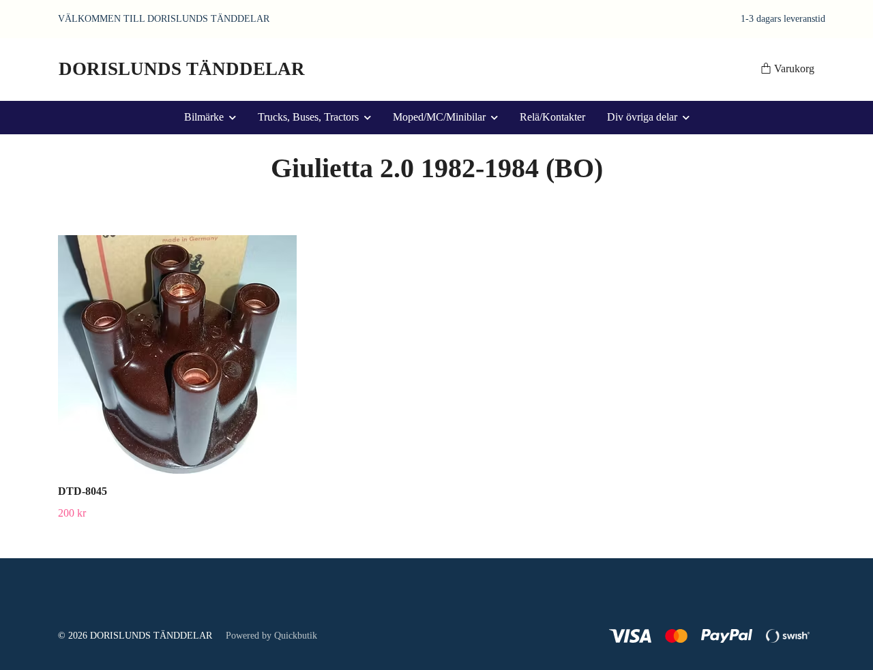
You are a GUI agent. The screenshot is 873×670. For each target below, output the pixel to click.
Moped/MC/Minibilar (439, 117)
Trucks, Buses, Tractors (308, 117)
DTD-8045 (82, 491)
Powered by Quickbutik (271, 635)
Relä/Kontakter (552, 117)
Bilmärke (204, 117)
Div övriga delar (642, 117)
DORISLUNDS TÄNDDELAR (182, 69)
